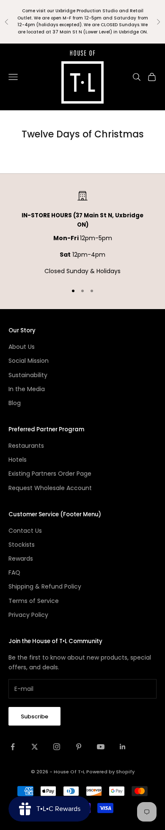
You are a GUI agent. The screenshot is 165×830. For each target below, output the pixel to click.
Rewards (20, 558)
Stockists (21, 544)
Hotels (17, 459)
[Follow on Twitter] (34, 746)
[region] (82, 233)
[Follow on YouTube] (100, 746)
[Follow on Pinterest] (78, 746)
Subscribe (34, 716)
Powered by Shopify (110, 771)
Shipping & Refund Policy (44, 586)
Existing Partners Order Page (49, 473)
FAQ (14, 572)
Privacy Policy (28, 615)
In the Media (26, 389)
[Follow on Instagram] (56, 746)
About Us (21, 346)
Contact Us (25, 530)
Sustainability (27, 375)
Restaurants (26, 445)
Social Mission (28, 360)
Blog (14, 403)
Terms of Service (33, 601)
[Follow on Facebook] (12, 746)
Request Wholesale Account (50, 488)
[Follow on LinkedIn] (122, 746)
